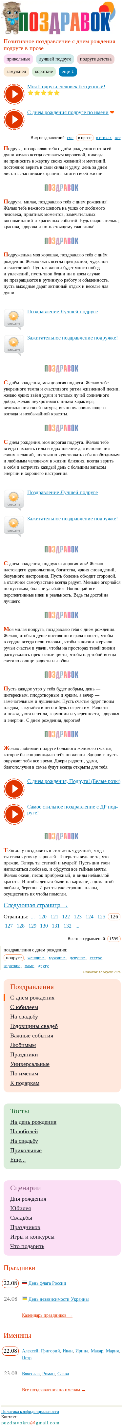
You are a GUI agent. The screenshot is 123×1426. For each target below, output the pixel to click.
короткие (44, 71)
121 (54, 916)
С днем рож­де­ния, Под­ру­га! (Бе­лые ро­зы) (73, 781)
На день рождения (33, 1122)
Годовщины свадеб (34, 1026)
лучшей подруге (55, 58)
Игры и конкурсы (32, 1236)
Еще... (18, 1159)
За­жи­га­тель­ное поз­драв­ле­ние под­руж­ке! (72, 337)
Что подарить (27, 1246)
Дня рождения (28, 1198)
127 (9, 926)
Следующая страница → (36, 905)
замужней (16, 71)
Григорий (50, 1350)
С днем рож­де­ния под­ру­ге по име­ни (68, 112)
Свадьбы (21, 1217)
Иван (68, 1350)
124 (89, 916)
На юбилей (24, 1131)
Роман (48, 1373)
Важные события (31, 1035)
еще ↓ (68, 71)
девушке (78, 957)
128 (21, 926)
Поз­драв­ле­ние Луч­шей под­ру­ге (62, 311)
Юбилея (20, 1208)
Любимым (23, 1045)
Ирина (81, 1350)
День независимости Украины (59, 1299)
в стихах (104, 137)
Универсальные (30, 1064)
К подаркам (24, 1083)
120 (43, 916)
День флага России (47, 1283)
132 (68, 926)
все (118, 137)
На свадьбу (24, 1016)
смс (70, 137)
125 (101, 916)
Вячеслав (31, 1373)
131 (56, 926)
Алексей (30, 1350)
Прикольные (26, 1150)
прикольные (18, 58)
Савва (63, 1373)
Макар (97, 1350)
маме (29, 965)
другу (43, 965)
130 (44, 926)
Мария (112, 1350)
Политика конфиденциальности (30, 1411)
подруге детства (96, 58)
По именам (24, 1073)
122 (66, 916)
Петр (26, 1357)
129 (32, 926)
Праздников (25, 1227)
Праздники (24, 1054)
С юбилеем (24, 1007)
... (33, 916)
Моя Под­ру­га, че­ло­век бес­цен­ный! (66, 86)
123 (78, 916)
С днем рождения (32, 997)
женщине (36, 957)
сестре (96, 957)
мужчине (57, 957)
